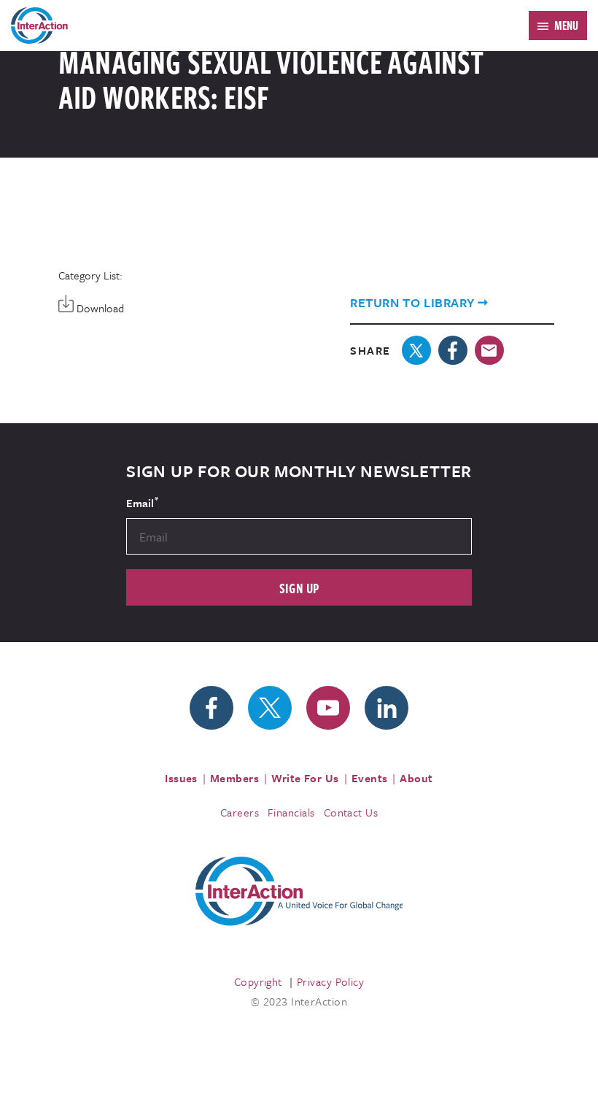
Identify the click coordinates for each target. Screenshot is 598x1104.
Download (99, 308)
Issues (181, 778)
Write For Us (305, 778)
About (416, 778)
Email (142, 502)
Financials (291, 812)
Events (370, 778)
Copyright (258, 981)
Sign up (299, 588)
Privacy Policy (330, 981)
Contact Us (351, 812)
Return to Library (412, 302)
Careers (239, 812)
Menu (566, 25)
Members (234, 778)
